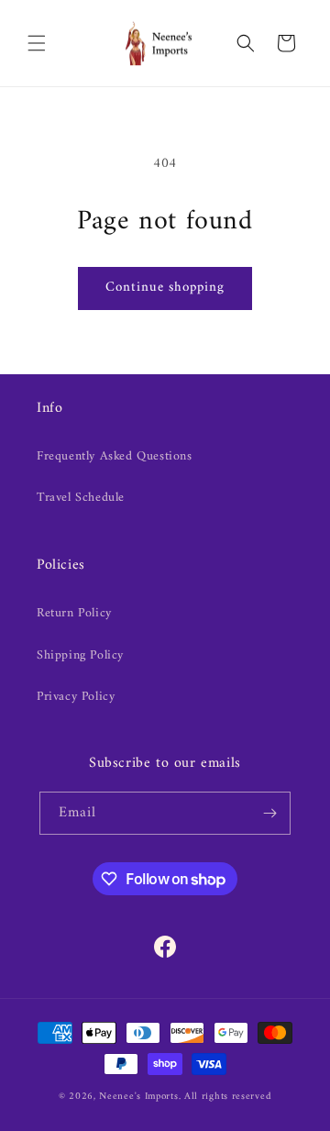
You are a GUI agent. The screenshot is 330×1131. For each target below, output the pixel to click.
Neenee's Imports (138, 1096)
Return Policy (74, 613)
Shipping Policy (80, 655)
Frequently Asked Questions (114, 456)
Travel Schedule (81, 497)
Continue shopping (165, 287)
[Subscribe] (269, 813)
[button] (36, 43)
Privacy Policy (76, 696)
